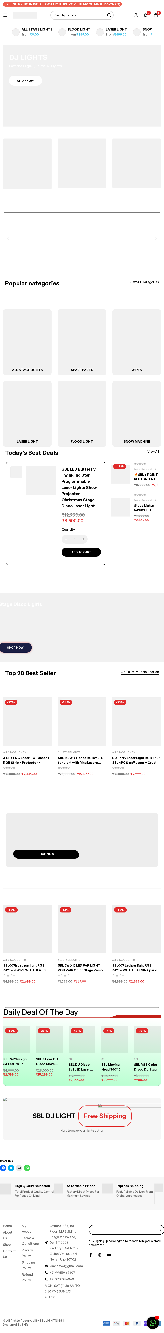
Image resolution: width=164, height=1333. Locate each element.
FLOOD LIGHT (79, 29)
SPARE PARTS (82, 370)
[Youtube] (109, 1255)
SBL (71, 1059)
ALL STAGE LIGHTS (37, 29)
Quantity (68, 529)
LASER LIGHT (116, 29)
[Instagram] (100, 1255)
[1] (153, 1325)
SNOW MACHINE (137, 441)
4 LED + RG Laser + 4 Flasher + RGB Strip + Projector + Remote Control (26, 762)
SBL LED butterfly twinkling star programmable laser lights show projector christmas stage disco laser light (79, 488)
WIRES (137, 370)
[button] (25, 81)
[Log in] (136, 15)
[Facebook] (90, 1255)
